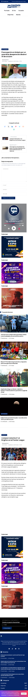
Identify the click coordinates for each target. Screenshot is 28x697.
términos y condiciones (14, 695)
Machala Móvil (5, 59)
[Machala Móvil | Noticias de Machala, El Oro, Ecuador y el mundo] (14, 6)
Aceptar (24, 693)
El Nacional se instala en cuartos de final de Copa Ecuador (13, 655)
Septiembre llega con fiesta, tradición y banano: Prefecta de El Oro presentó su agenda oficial (14, 390)
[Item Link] (14, 323)
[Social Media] (9, 649)
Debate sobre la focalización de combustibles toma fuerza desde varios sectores (13, 662)
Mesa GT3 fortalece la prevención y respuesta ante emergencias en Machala (13, 362)
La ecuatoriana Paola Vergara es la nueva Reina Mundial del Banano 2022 (12, 674)
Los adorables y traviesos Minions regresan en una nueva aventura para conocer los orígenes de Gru (13, 668)
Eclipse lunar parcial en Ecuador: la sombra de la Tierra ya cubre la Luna (14, 418)
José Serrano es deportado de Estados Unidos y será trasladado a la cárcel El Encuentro (13, 335)
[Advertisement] (14, 31)
